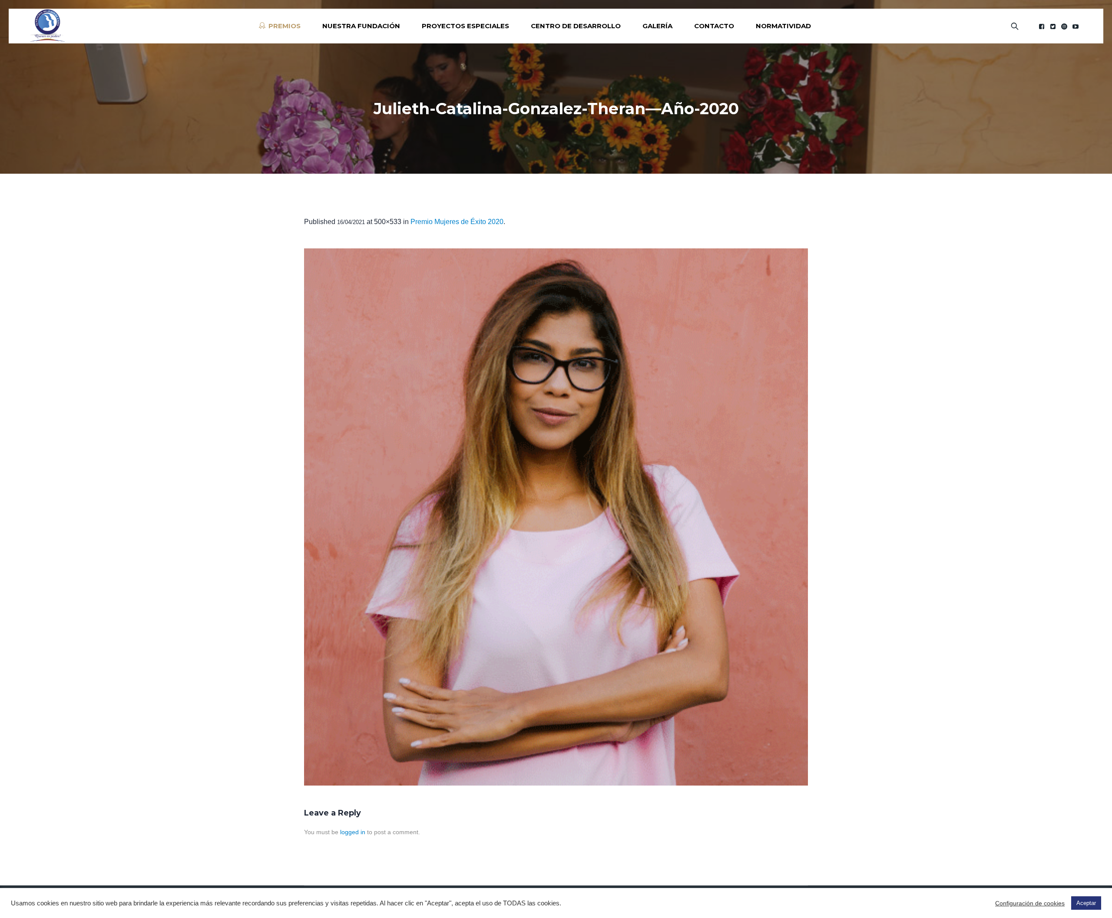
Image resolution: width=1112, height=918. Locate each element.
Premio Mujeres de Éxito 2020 (456, 221)
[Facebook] (1041, 26)
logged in (352, 832)
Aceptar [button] (1086, 903)
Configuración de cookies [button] (1030, 903)
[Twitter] (1053, 26)
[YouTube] (1075, 26)
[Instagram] (1064, 26)
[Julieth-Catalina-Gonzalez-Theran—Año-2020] (556, 517)
